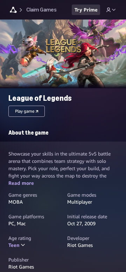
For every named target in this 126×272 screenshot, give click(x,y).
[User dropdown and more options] (111, 10)
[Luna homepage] (13, 10)
